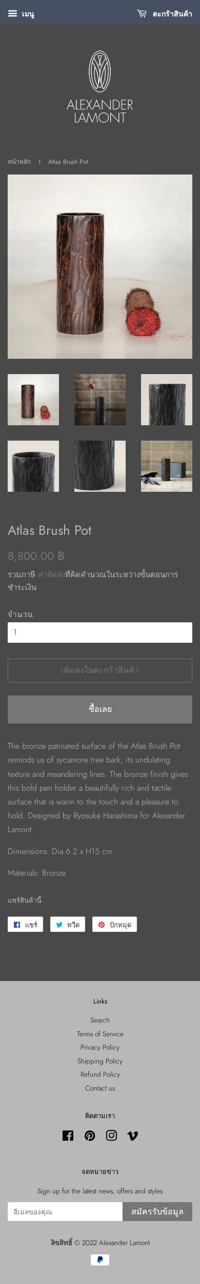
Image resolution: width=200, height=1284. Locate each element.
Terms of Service (100, 1034)
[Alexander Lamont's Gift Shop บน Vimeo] (132, 1138)
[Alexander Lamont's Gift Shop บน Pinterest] (89, 1138)
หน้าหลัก (19, 161)
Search (100, 1020)
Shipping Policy (100, 1061)
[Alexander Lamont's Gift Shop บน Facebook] (68, 1138)
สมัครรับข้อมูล (157, 1211)
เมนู (27, 14)
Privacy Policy (100, 1047)
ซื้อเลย (100, 709)
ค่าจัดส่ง (51, 574)
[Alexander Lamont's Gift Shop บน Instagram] (111, 1138)
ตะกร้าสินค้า (171, 14)
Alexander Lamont (124, 1242)
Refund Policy (100, 1074)
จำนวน (20, 614)
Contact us (100, 1088)
